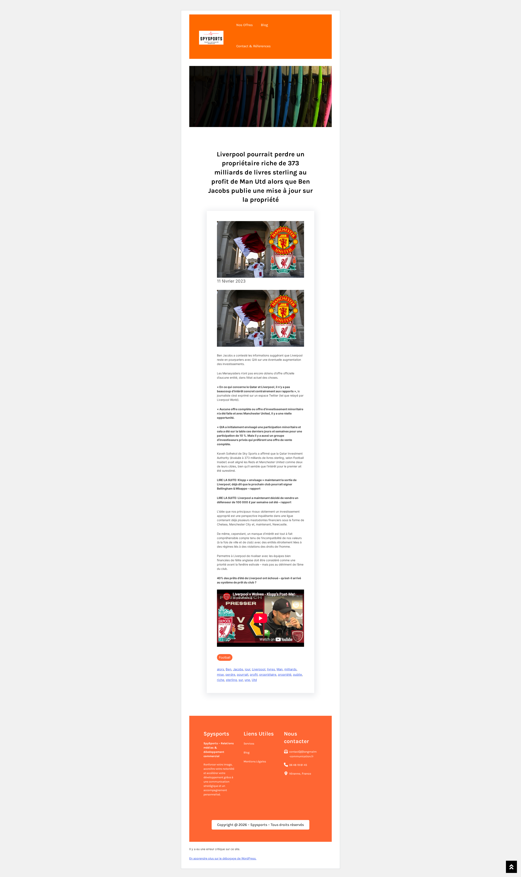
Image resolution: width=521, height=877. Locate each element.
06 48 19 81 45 (298, 765)
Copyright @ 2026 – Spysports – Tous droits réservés (260, 824)
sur (241, 680)
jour (247, 669)
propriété (284, 674)
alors (220, 669)
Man (280, 669)
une (247, 680)
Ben (228, 669)
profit (254, 674)
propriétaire (267, 674)
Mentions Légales (255, 761)
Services (249, 743)
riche (220, 680)
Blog (247, 752)
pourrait (242, 674)
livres (271, 669)
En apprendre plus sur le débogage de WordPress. (222, 858)
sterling (231, 680)
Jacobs (238, 669)
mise (220, 674)
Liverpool (258, 669)
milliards (290, 669)
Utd (254, 680)
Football (224, 657)
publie (297, 674)
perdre (230, 674)
